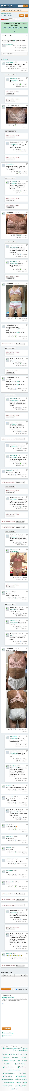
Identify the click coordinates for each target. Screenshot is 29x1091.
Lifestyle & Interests (9, 1073)
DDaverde (12, 549)
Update (7, 1063)
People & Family (20, 1063)
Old (7, 59)
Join (21, 15)
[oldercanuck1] (3, 471)
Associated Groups (9, 1033)
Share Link (24, 50)
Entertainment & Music (15, 1070)
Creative (19, 1054)
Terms (25, 1050)
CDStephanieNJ (10, 164)
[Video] (4, 975)
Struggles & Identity (8, 1079)
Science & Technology (21, 1079)
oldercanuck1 (9, 470)
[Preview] (13, 989)
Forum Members (8, 1035)
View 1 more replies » (10, 348)
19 (21, 47)
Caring (13, 1060)
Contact (18, 1048)
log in (14, 40)
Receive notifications (23, 989)
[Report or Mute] (26, 35)
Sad (19, 1060)
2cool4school (9, 953)
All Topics (15, 1089)
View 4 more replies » (10, 395)
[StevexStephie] (3, 63)
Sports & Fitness (8, 1085)
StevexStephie (9, 62)
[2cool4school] (3, 954)
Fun (26, 1054)
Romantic (5, 1060)
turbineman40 (9, 796)
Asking (25, 1060)
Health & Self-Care (21, 1085)
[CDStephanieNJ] (3, 165)
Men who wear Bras (6, 15)
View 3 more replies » (10, 486)
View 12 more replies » (10, 241)
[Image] (2, 975)
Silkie (7, 824)
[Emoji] (7, 975)
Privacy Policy (18, 1050)
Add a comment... (7, 973)
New (4, 59)
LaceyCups (8, 785)
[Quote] (26, 975)
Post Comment (6, 989)
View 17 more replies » (10, 74)
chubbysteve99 (9, 870)
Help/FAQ (24, 1048)
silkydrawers (14, 144)
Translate (18, 50)
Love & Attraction (4, 13)
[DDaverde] (7, 550)
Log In (20, 6)
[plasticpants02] (3, 45)
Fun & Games (22, 1067)
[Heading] (24, 975)
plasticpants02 (9, 44)
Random (6, 1057)
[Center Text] (21, 975)
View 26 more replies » (10, 131)
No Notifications (17, 19)
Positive (5, 1054)
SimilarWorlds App (8, 1048)
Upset (24, 1057)
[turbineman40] (3, 798)
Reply (20, 68)
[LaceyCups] (3, 786)
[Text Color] (10, 975)
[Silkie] (3, 825)
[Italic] (15, 975)
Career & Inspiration (9, 1067)
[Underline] (18, 975)
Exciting (12, 1054)
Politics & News (8, 1076)
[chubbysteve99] (3, 871)
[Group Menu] (26, 15)
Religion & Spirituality (9, 1082)
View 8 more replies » (10, 178)
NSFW (10, 13)
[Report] (27, 62)
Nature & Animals (22, 1082)
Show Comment (10, 93)
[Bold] (13, 975)
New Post (7, 1028)
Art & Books (23, 1073)
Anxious (16, 1057)
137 (15, 45)
